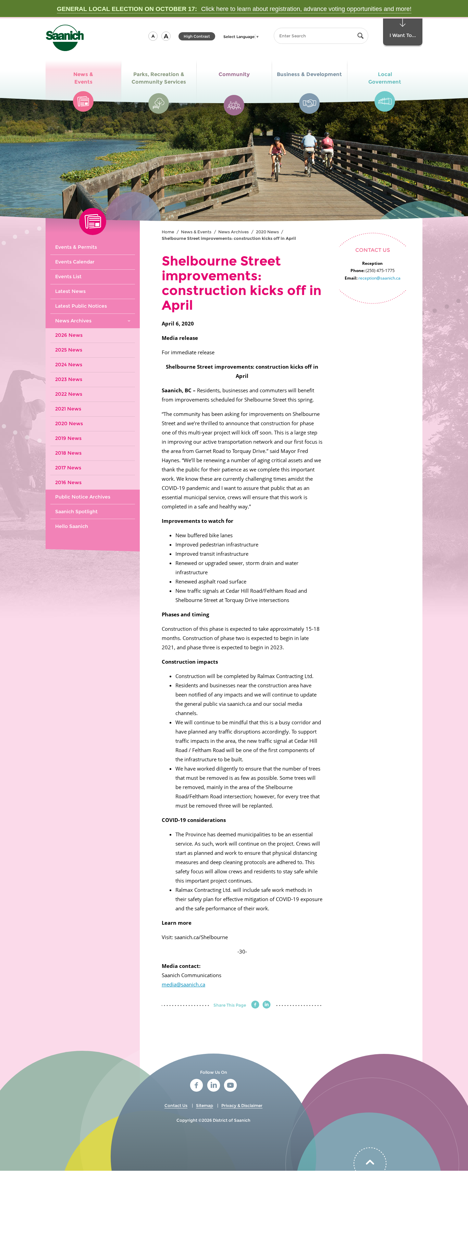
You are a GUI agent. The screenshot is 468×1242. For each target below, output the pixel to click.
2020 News (267, 231)
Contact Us (175, 1105)
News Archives (233, 231)
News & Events (196, 231)
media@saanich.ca (183, 984)
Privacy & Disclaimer (241, 1105)
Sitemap (204, 1105)
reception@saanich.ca (379, 278)
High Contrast (197, 37)
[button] (153, 36)
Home (168, 231)
